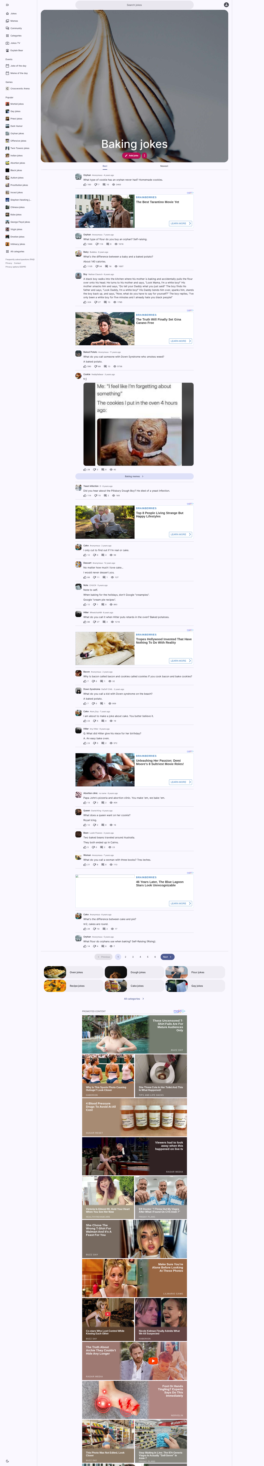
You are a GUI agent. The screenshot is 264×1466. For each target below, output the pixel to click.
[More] (144, 155)
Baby (86, 252)
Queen (86, 810)
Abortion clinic (90, 793)
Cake (86, 545)
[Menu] (7, 5)
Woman (87, 855)
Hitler (86, 612)
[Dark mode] (7, 1461)
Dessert (87, 563)
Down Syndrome (91, 689)
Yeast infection (90, 486)
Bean (85, 832)
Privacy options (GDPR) (16, 267)
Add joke (133, 155)
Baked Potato (90, 352)
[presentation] (78, 177)
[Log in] (226, 5)
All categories (132, 998)
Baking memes (132, 476)
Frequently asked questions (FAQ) (20, 259)
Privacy (9, 263)
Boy (85, 274)
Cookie (86, 374)
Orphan (87, 175)
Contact (17, 263)
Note (85, 585)
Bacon (86, 671)
